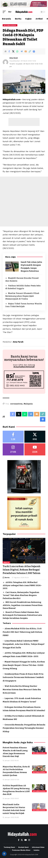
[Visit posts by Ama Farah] (5, 62)
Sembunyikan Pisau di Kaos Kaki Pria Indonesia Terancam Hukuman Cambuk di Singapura (23, 677)
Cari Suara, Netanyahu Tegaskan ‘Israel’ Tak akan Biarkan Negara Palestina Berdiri (21, 595)
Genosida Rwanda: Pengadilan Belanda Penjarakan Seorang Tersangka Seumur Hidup (24, 728)
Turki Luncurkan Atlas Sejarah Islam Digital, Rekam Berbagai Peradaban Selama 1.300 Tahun (21, 569)
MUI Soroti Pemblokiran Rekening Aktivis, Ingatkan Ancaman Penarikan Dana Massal (23, 605)
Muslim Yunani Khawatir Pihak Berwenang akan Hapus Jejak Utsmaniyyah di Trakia (22, 296)
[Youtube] (34, 449)
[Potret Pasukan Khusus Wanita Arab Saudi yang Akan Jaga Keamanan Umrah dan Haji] (38, 750)
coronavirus (16, 404)
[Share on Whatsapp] (17, 51)
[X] (34, 437)
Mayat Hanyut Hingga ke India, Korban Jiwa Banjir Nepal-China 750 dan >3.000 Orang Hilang (24, 665)
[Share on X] (13, 51)
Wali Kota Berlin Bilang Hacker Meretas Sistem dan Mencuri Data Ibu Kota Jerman (22, 689)
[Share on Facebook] (9, 51)
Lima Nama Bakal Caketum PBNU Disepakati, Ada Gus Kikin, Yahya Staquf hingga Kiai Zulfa (23, 644)
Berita (6, 562)
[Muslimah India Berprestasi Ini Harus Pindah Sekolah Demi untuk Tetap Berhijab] (38, 807)
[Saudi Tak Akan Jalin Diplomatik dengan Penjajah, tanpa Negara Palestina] (12, 267)
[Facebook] (13, 437)
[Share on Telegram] (21, 51)
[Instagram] (13, 449)
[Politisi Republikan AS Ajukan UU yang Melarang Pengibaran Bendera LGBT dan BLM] (38, 788)
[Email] (25, 51)
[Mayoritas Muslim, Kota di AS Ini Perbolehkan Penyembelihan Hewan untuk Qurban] (38, 769)
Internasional (10, 25)
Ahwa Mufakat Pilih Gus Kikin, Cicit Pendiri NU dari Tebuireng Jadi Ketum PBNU (22, 632)
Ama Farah (13, 58)
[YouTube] (25, 840)
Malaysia (28, 404)
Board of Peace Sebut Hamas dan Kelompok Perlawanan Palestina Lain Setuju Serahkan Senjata (22, 615)
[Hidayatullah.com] (24, 12)
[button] (5, 12)
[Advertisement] (24, 122)
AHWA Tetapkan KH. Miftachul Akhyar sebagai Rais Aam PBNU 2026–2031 (22, 585)
